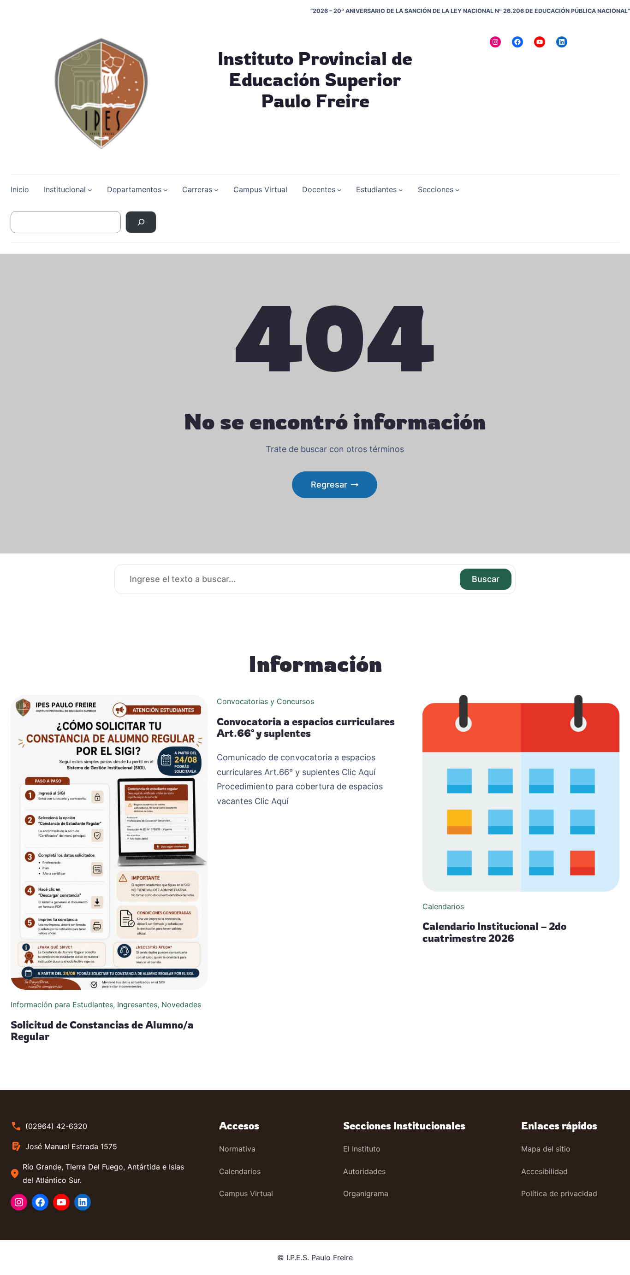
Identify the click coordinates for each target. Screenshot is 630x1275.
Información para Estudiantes (62, 1004)
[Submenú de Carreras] (216, 190)
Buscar (485, 579)
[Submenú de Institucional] (90, 190)
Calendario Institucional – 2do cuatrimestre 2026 (494, 932)
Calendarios (443, 906)
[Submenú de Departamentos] (165, 190)
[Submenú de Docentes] (339, 190)
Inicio (20, 189)
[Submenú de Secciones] (457, 190)
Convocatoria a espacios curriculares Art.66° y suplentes (306, 727)
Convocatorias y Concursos (265, 701)
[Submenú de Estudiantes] (400, 190)
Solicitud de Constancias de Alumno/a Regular (102, 1030)
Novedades (181, 1004)
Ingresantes (137, 1004)
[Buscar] (140, 222)
